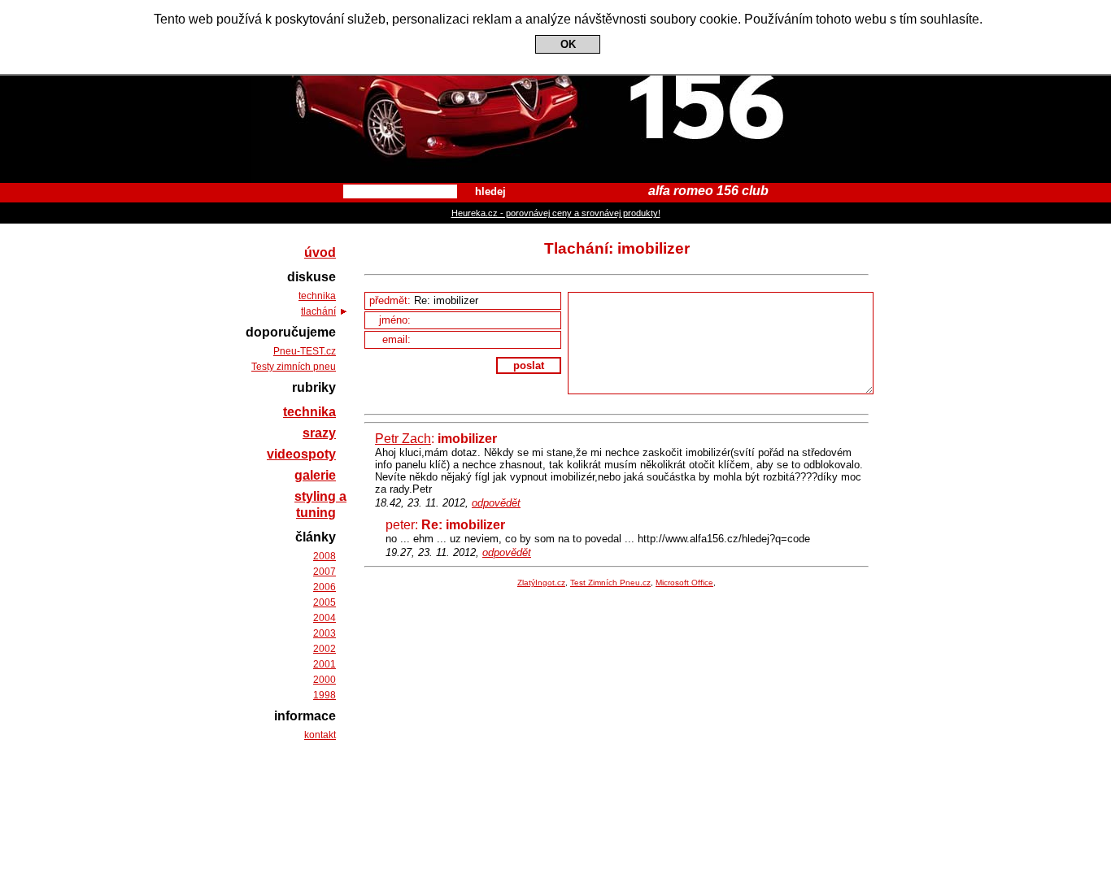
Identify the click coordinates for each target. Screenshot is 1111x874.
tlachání (318, 311)
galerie (315, 475)
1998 (324, 695)
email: (398, 339)
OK (568, 44)
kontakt (320, 735)
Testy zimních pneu (293, 366)
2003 (324, 633)
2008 (324, 556)
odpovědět (496, 503)
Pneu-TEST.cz (304, 351)
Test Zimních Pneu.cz (610, 582)
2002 (324, 648)
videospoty (301, 454)
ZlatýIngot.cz (541, 582)
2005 (324, 602)
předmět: (391, 300)
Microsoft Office (684, 582)
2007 (324, 571)
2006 (324, 587)
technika (317, 296)
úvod (320, 252)
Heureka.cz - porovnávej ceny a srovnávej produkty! (555, 213)
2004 (324, 618)
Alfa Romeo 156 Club (556, 14)
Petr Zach (403, 439)
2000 (324, 679)
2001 (324, 664)
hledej (490, 191)
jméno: (396, 320)
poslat (528, 365)
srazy (319, 433)
